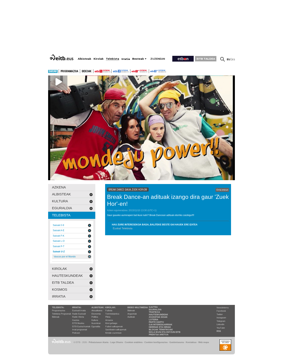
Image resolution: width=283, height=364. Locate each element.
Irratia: (76, 307)
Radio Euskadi (79, 314)
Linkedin (220, 324)
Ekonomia (96, 314)
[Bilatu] (222, 59)
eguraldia (62, 208)
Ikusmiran (96, 323)
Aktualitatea (96, 310)
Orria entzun (222, 190)
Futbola (108, 310)
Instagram (221, 317)
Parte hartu (156, 322)
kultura (60, 201)
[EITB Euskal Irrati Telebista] (62, 57)
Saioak (53, 71)
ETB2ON (150, 70)
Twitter (220, 314)
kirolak (59, 269)
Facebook (221, 311)
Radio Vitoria (78, 317)
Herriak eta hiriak (160, 327)
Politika (94, 317)
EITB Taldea (63, 283)
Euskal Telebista (122, 228)
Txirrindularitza (112, 314)
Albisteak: (97, 307)
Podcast (76, 333)
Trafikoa (154, 312)
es (233, 59)
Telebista (61, 215)
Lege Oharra (116, 342)
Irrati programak (79, 329)
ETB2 (121, 71)
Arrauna (109, 320)
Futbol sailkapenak (114, 326)
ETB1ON (132, 70)
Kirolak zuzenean (113, 333)
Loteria (153, 319)
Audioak (131, 317)
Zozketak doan (158, 317)
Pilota (107, 317)
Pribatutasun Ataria (98, 342)
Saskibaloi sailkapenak (115, 329)
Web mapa (203, 342)
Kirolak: (110, 307)
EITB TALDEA (206, 58)
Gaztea (75, 320)
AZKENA (59, 187)
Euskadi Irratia (79, 310)
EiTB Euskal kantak (81, 326)
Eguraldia (95, 326)
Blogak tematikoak (161, 329)
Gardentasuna (176, 342)
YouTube (221, 328)
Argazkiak (132, 314)
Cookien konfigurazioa (155, 342)
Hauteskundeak (158, 314)
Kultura (94, 320)
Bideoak (86, 71)
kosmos (59, 289)
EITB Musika (78, 323)
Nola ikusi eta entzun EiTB (164, 332)
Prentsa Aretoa (158, 334)
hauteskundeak (67, 276)
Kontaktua (191, 342)
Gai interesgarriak (160, 324)
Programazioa (69, 71)
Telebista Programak (61, 314)
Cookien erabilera (133, 342)
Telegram (221, 321)
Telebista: (58, 307)
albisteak (61, 194)
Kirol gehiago (111, 323)
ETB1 (102, 71)
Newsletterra (223, 307)
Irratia (58, 296)
